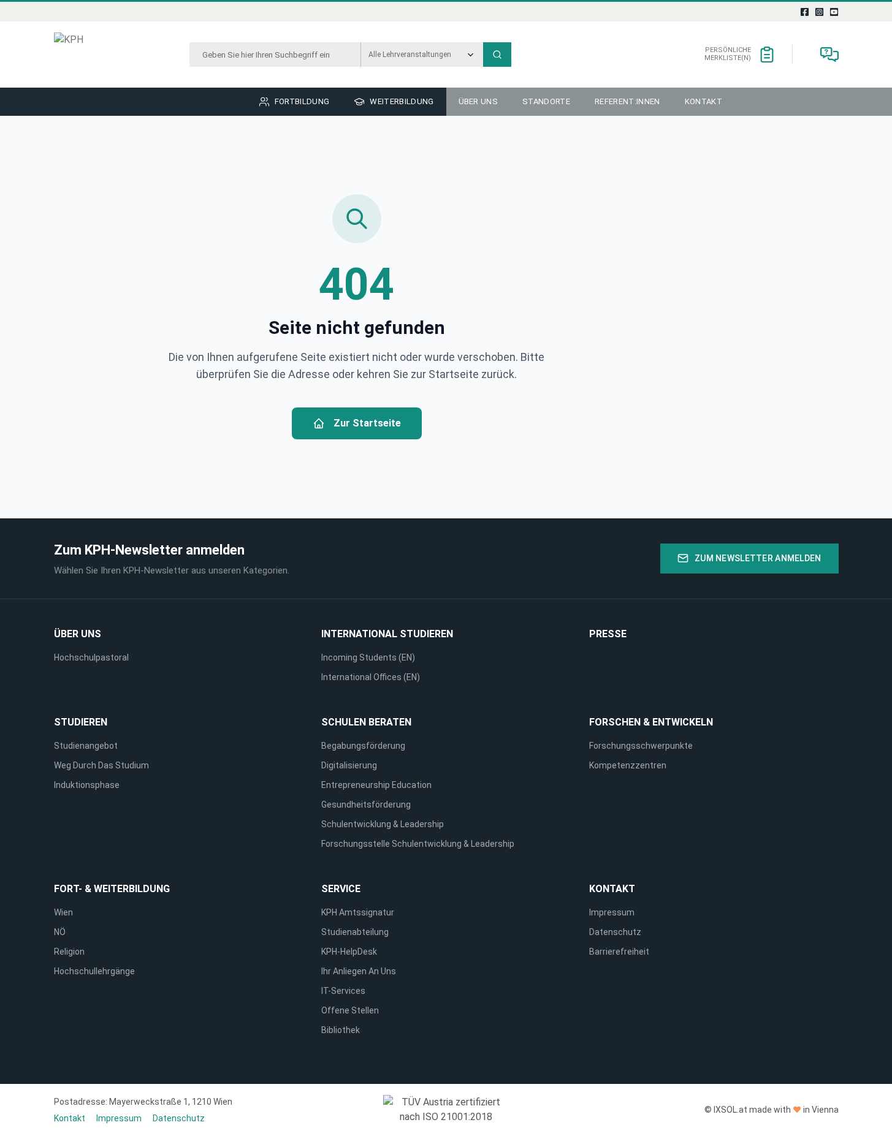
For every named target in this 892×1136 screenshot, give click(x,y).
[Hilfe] (829, 54)
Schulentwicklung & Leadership (382, 824)
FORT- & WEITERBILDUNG (112, 889)
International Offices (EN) (370, 677)
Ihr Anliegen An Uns (358, 971)
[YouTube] (833, 11)
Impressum (612, 912)
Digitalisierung (349, 765)
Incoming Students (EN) (370, 657)
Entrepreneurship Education (376, 785)
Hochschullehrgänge (94, 971)
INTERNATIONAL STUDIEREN (387, 634)
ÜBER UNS (77, 634)
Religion (69, 951)
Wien (63, 912)
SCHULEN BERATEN (366, 722)
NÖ (60, 932)
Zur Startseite (367, 423)
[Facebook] (804, 11)
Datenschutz (615, 932)
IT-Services (343, 991)
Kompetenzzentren (627, 765)
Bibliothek (340, 1030)
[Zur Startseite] (99, 54)
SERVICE (340, 889)
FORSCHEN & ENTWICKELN (651, 722)
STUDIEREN (80, 722)
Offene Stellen (350, 1010)
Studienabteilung (355, 932)
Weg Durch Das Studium (101, 765)
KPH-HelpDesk (349, 951)
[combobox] (274, 54)
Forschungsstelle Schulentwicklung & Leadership (417, 844)
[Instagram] (819, 11)
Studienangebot (86, 746)
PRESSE (608, 634)
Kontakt (612, 889)
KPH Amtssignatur (357, 912)
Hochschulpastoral (91, 657)
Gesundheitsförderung (366, 804)
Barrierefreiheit (619, 951)
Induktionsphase (87, 785)
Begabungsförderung (363, 746)
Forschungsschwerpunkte (641, 746)
